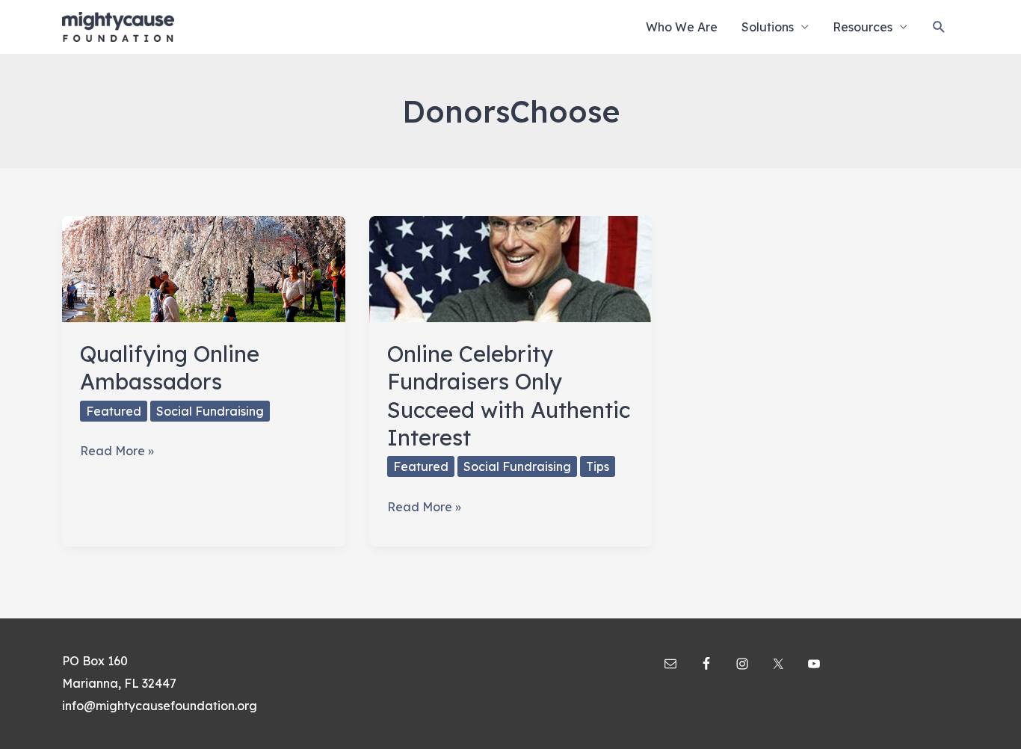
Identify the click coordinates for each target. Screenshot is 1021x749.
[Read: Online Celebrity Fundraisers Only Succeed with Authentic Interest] (511, 267)
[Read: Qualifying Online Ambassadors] (203, 267)
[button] (939, 27)
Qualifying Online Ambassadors (169, 367)
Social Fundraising (210, 411)
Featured (113, 411)
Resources (862, 26)
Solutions (767, 26)
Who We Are (682, 26)
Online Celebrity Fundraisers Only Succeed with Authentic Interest (508, 395)
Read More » (117, 453)
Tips (597, 466)
